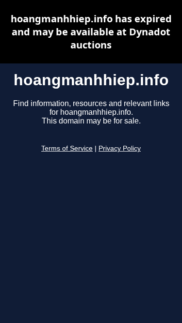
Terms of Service (67, 148)
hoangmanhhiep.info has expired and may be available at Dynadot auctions (91, 31)
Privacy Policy (120, 148)
